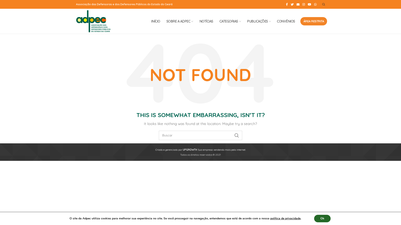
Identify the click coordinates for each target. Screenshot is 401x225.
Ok (322, 218)
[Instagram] (303, 4)
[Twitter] (292, 4)
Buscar (236, 135)
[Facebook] (286, 4)
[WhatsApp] (315, 4)
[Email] (298, 4)
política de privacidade (285, 218)
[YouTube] (309, 4)
